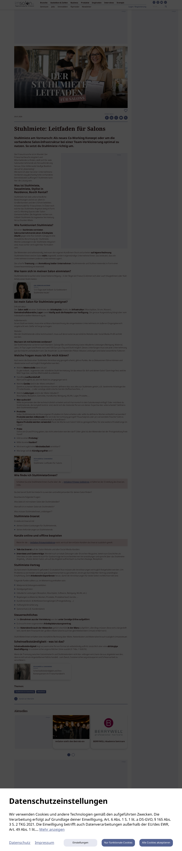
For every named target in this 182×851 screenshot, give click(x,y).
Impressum (44, 843)
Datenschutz (19, 843)
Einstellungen (80, 843)
